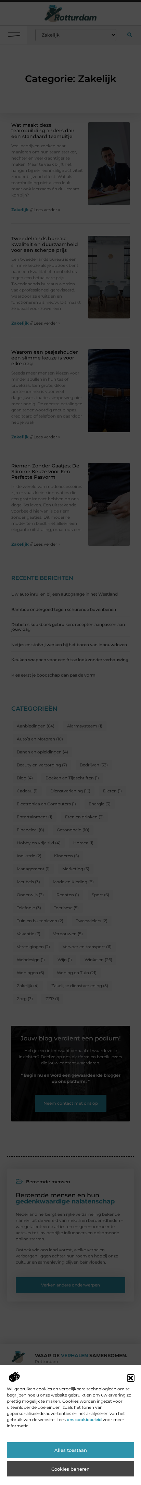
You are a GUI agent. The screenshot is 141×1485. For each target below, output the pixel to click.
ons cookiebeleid (84, 1419)
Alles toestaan (70, 1450)
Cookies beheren (70, 1469)
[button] (130, 1378)
